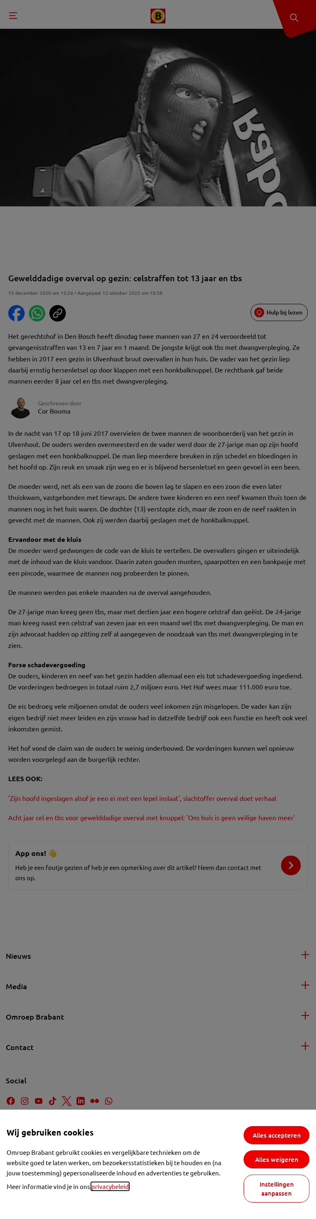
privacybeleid (110, 1186)
